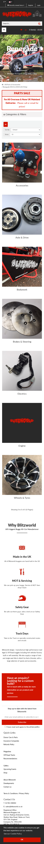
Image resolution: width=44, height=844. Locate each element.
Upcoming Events (10, 769)
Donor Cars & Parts (11, 737)
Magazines (7, 751)
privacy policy (34, 727)
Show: (7, 134)
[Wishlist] (20, 30)
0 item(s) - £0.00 (35, 30)
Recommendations (10, 759)
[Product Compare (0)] (6, 124)
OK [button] (22, 840)
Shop (5, 773)
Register (30, 5)
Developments (9, 783)
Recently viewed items (16, 5)
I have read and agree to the (22, 727)
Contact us (7, 787)
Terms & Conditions (11, 793)
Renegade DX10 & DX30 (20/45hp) (15, 87)
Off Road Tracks (9, 755)
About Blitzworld (10, 780)
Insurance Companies (11, 741)
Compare (25, 30)
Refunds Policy (9, 744)
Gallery (6, 766)
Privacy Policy (24, 793)
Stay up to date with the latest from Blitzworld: (22, 710)
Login (38, 5)
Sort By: (7, 130)
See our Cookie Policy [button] (13, 834)
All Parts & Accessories (12, 85)
